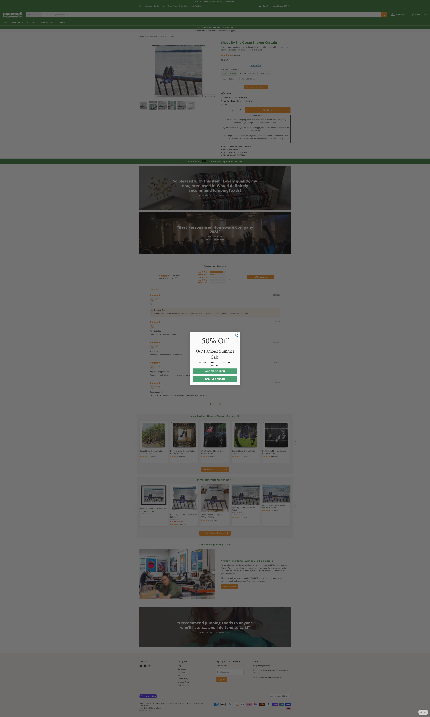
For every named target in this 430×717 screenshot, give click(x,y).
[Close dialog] (237, 335)
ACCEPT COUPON (215, 371)
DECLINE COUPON (215, 379)
